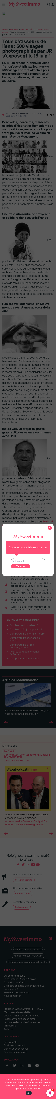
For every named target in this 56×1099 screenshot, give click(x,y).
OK (28, 1093)
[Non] (52, 1086)
